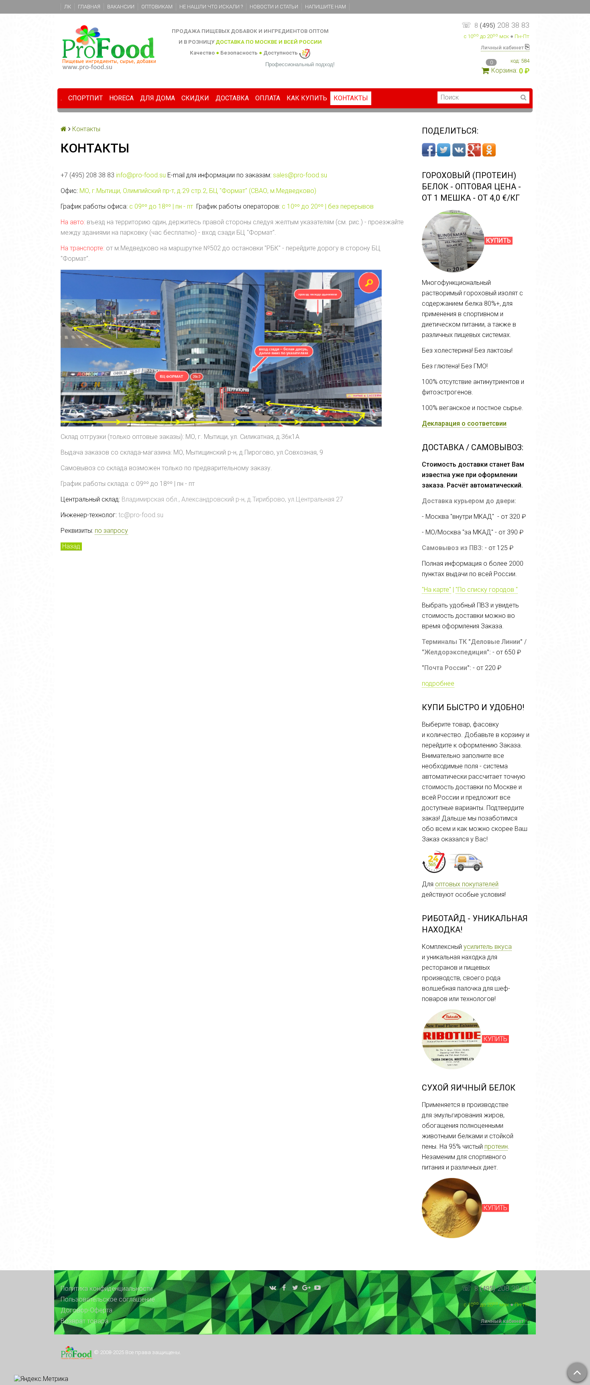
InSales (519, 1349)
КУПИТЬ (495, 1039)
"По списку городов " (487, 589)
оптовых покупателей (466, 884)
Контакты (351, 98)
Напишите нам (325, 7)
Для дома (157, 98)
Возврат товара (84, 1321)
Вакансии (120, 7)
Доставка (232, 98)
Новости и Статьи (274, 7)
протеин (496, 1146)
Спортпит (85, 98)
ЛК (67, 7)
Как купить (307, 98)
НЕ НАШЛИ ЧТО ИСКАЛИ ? (211, 7)
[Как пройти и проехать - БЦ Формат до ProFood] (221, 347)
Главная (89, 7)
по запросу (111, 530)
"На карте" (436, 589)
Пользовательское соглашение (108, 1299)
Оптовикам (157, 7)
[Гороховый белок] (453, 241)
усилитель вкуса (488, 946)
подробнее (438, 683)
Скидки (195, 98)
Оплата (267, 98)
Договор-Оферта (86, 1310)
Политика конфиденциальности (107, 1288)
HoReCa (121, 98)
